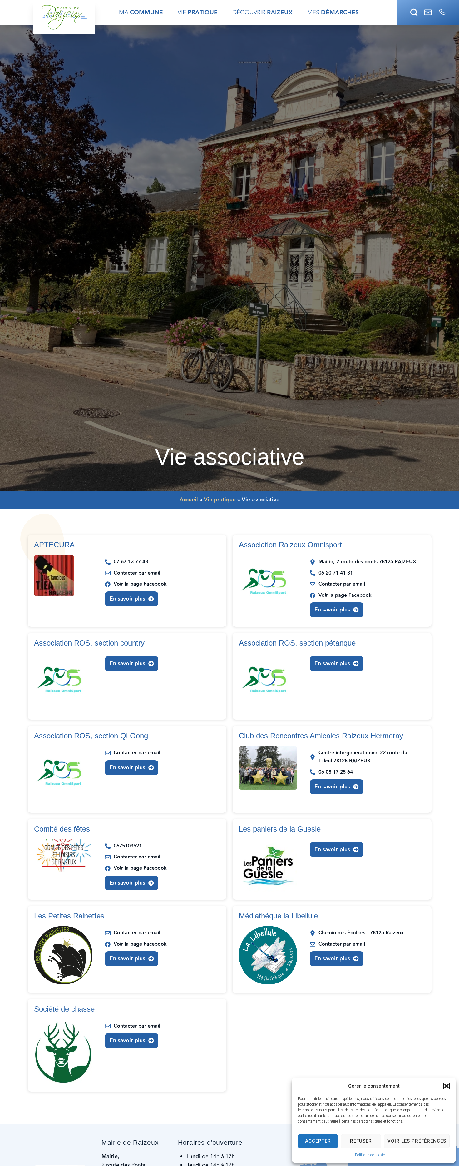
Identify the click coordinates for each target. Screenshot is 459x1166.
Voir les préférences (416, 1141)
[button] (446, 1086)
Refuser (361, 1141)
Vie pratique (220, 499)
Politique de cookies (371, 1155)
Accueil (189, 499)
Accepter (318, 1141)
